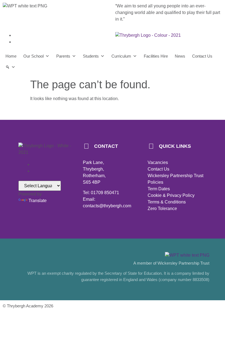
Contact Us (202, 56)
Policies (155, 182)
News (180, 56)
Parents (63, 56)
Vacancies (158, 162)
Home (10, 56)
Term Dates (159, 188)
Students (91, 56)
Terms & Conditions (167, 202)
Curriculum (121, 56)
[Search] (10, 67)
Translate (38, 200)
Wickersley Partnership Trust (175, 175)
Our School (33, 56)
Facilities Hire (156, 56)
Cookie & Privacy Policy (171, 195)
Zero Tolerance (162, 208)
